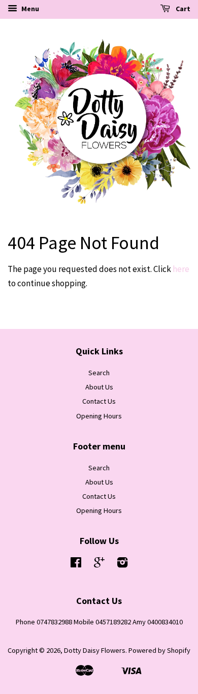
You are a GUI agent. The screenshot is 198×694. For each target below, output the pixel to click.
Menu (29, 8)
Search (99, 372)
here (181, 269)
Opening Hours (99, 415)
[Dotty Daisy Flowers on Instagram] (122, 564)
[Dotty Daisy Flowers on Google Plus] (99, 564)
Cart (182, 8)
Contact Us (99, 401)
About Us (99, 386)
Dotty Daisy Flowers (94, 650)
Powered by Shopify (159, 650)
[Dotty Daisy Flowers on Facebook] (76, 564)
